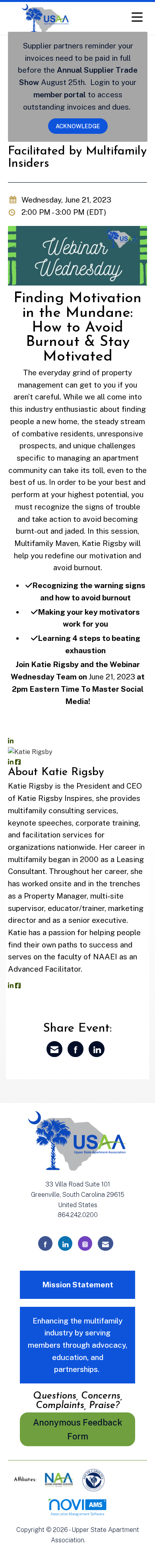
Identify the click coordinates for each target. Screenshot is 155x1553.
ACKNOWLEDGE (78, 126)
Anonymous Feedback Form (77, 1429)
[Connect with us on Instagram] (85, 1243)
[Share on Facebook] (75, 1049)
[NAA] (60, 1479)
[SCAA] (93, 1479)
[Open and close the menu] (116, 17)
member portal (59, 94)
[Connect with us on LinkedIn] (65, 1243)
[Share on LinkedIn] (97, 1049)
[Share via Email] (54, 1049)
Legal (95, 1540)
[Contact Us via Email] (105, 1243)
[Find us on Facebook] (45, 1243)
